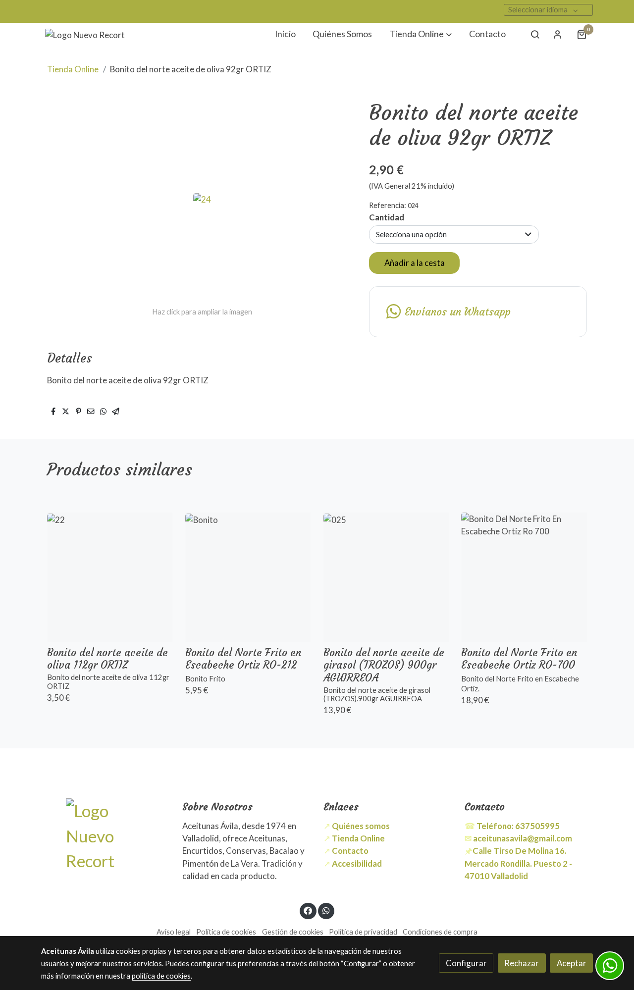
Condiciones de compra (440, 932)
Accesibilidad (357, 863)
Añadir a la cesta (414, 263)
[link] (85, 34)
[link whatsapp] (326, 910)
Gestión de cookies (292, 932)
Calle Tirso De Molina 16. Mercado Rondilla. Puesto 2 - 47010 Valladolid (518, 863)
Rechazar (521, 963)
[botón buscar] (535, 34)
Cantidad (386, 217)
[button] (420, 34)
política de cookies (161, 976)
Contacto (350, 850)
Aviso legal (174, 932)
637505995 (518, 826)
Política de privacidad (363, 932)
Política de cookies (226, 932)
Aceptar (571, 963)
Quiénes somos (361, 826)
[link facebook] (308, 910)
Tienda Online (73, 69)
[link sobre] (105, 835)
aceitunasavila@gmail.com (522, 838)
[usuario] (557, 34)
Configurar (466, 963)
